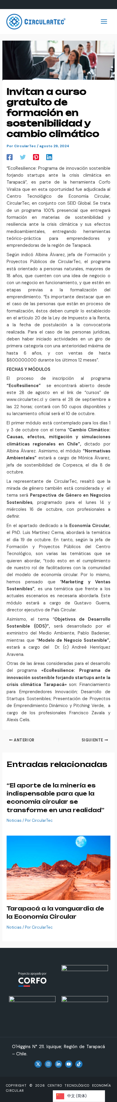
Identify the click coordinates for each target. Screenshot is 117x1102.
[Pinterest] (36, 157)
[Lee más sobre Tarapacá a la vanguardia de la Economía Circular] (58, 868)
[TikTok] (78, 1064)
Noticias (14, 820)
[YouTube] (68, 1064)
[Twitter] (23, 157)
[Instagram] (48, 1064)
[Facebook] (10, 157)
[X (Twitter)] (38, 1064)
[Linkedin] (49, 157)
